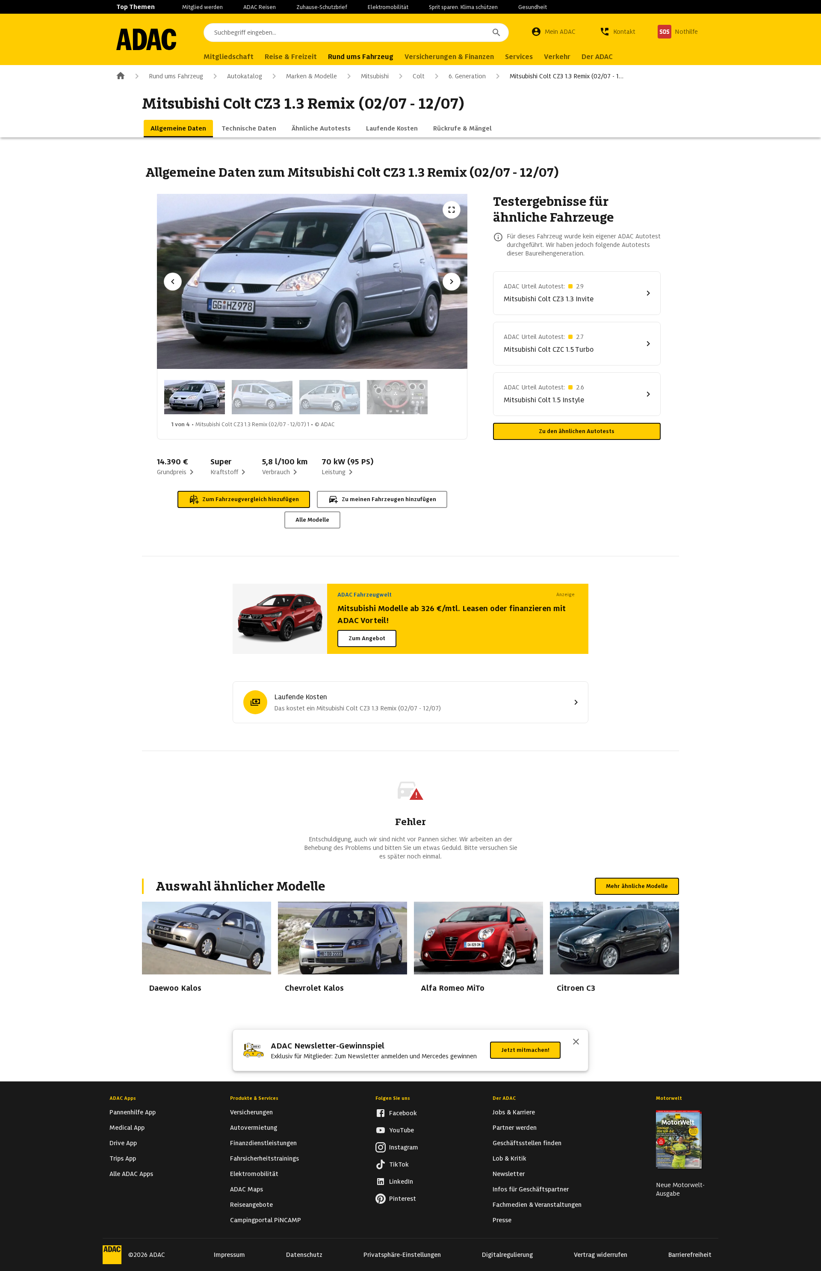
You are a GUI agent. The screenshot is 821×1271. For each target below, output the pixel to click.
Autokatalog (244, 76)
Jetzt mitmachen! (525, 1050)
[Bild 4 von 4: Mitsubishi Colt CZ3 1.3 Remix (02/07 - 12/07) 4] (397, 397)
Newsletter (509, 1174)
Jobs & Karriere (514, 1112)
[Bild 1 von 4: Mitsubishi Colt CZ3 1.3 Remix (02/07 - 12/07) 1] (194, 397)
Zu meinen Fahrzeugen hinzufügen (389, 499)
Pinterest (402, 1199)
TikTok (399, 1164)
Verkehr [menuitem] (557, 56)
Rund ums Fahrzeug (176, 76)
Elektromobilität (388, 7)
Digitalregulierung (507, 1255)
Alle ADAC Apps (131, 1174)
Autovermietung (253, 1127)
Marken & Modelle (311, 76)
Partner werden (515, 1127)
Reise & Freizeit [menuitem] (291, 56)
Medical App (127, 1127)
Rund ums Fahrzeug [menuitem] (360, 56)
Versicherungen (251, 1112)
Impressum (229, 1255)
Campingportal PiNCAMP (265, 1220)
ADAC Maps (246, 1189)
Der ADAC (504, 1098)
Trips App (122, 1158)
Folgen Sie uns (392, 1098)
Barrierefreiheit (690, 1255)
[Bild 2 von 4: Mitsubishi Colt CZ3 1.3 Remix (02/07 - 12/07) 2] (262, 397)
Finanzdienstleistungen (263, 1143)
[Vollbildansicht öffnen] (452, 210)
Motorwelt (669, 1098)
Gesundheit (532, 7)
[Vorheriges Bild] (173, 282)
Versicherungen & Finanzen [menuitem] (449, 56)
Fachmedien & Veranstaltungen (537, 1205)
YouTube (401, 1130)
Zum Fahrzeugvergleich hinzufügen (250, 499)
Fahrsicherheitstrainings (264, 1158)
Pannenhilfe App (132, 1112)
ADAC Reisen (259, 7)
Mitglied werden (202, 7)
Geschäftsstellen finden (527, 1143)
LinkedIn (401, 1181)
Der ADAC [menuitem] (597, 56)
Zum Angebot (366, 638)
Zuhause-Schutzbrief (321, 7)
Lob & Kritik (509, 1158)
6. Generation (467, 76)
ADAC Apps (122, 1098)
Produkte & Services (254, 1098)
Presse (502, 1220)
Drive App (123, 1143)
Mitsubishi (375, 76)
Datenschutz (304, 1255)
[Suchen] (496, 32)
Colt (419, 76)
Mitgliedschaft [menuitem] (229, 56)
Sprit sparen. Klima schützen (463, 7)
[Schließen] (576, 1042)
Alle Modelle (312, 519)
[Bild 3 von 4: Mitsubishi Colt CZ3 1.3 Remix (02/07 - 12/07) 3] (329, 397)
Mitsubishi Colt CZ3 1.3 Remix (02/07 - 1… (566, 76)
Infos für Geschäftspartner (531, 1189)
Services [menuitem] (519, 56)
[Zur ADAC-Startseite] (146, 39)
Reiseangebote (251, 1205)
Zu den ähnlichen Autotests (576, 431)
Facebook (403, 1113)
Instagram (403, 1147)
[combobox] (356, 32)
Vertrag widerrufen (600, 1255)
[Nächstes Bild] (452, 282)
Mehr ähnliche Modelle (637, 886)
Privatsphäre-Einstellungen (402, 1255)
